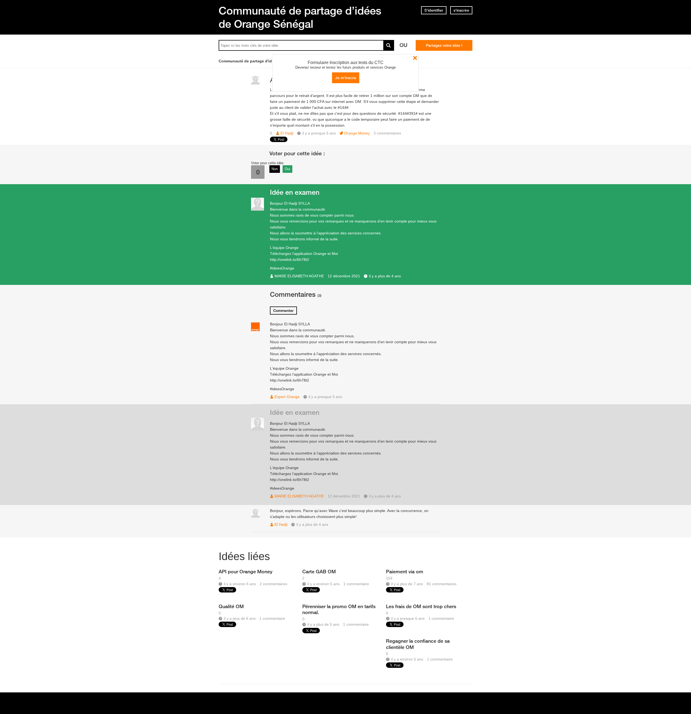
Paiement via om (404, 571)
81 (441, 584)
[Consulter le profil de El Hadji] (255, 83)
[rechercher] (388, 45)
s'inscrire (461, 10)
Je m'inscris (345, 77)
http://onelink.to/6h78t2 (289, 259)
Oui (287, 169)
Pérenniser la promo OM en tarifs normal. (338, 609)
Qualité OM (231, 606)
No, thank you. (415, 58)
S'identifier (433, 10)
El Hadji (286, 133)
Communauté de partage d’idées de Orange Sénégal (300, 17)
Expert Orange (287, 397)
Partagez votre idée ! (444, 45)
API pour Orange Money (245, 571)
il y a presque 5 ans (325, 397)
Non (275, 169)
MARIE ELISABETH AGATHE (299, 276)
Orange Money (357, 133)
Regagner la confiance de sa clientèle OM (418, 644)
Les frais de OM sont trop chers (421, 606)
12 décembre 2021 (344, 276)
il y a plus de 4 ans (385, 276)
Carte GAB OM (319, 571)
